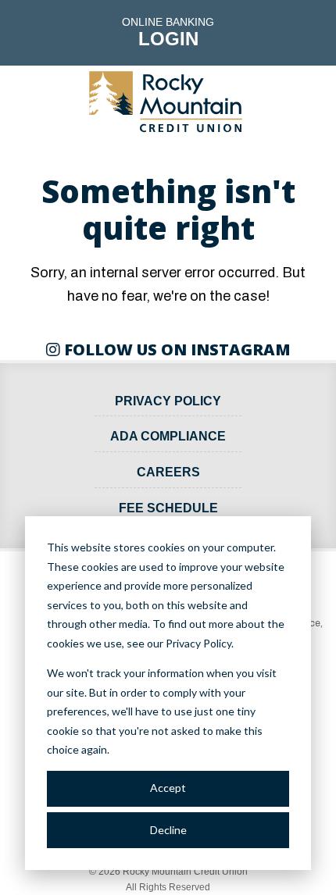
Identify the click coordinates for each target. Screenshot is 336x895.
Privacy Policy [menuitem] (168, 401)
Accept (168, 787)
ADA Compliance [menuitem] (168, 436)
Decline (168, 829)
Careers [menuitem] (168, 472)
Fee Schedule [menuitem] (168, 508)
